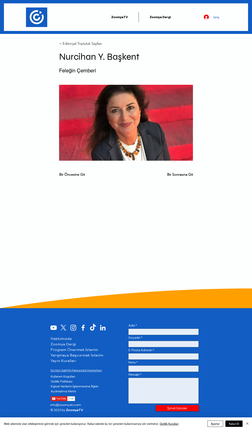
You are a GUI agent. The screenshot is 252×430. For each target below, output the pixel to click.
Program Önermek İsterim (74, 349)
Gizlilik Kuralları (169, 424)
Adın (131, 325)
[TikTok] (93, 328)
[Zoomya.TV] (53, 328)
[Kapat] (247, 424)
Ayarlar (215, 424)
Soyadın (134, 337)
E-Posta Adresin (140, 350)
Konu (132, 362)
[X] (63, 328)
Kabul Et (234, 424)
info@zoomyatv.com (65, 405)
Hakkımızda (61, 338)
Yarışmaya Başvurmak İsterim (77, 355)
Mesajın (134, 374)
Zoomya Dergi (63, 344)
